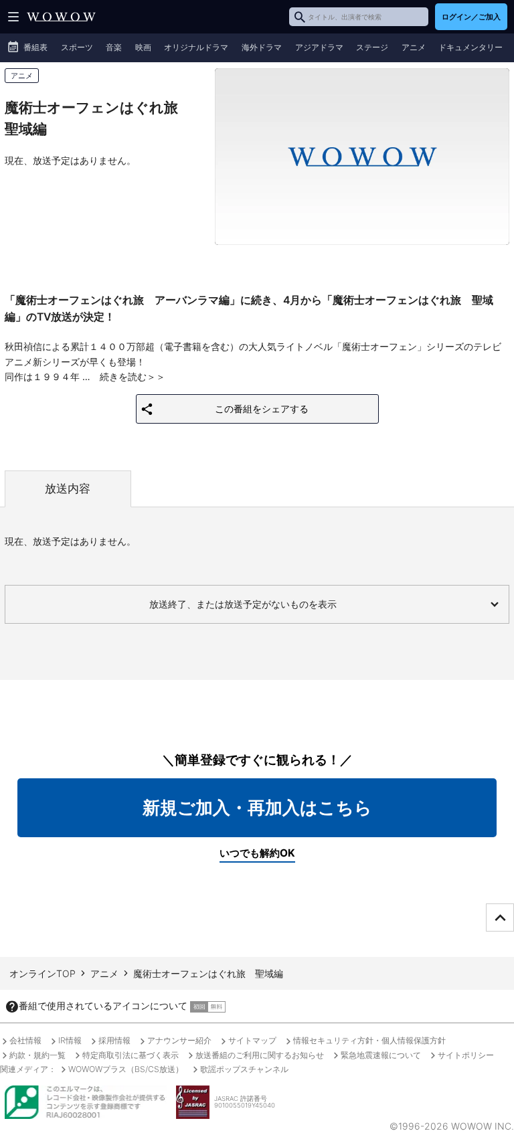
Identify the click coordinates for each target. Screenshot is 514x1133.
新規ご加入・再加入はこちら (257, 807)
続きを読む (123, 376)
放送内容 (67, 488)
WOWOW (61, 16)
